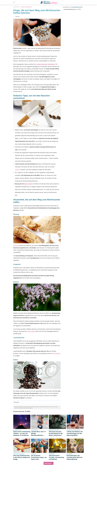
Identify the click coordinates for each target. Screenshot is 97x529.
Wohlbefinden (16, 6)
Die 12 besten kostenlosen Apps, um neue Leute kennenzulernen (39, 457)
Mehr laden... (48, 463)
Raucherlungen (56, 353)
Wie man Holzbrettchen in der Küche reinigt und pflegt (21, 457)
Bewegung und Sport (54, 430)
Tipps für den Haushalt (19, 454)
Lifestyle (33, 454)
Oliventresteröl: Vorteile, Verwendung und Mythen (56, 457)
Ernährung (52, 454)
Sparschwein (28, 184)
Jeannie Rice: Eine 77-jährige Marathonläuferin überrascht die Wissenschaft (38, 433)
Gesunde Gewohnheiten (26, 6)
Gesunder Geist (17, 430)
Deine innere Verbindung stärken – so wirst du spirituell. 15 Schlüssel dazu (21, 433)
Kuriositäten (34, 430)
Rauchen (17, 169)
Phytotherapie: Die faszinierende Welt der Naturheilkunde (74, 457)
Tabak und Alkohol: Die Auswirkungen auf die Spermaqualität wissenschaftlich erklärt (75, 433)
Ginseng (15, 245)
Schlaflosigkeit (31, 331)
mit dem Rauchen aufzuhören (45, 64)
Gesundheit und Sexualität (74, 430)
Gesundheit (70, 454)
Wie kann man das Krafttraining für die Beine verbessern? (56, 433)
